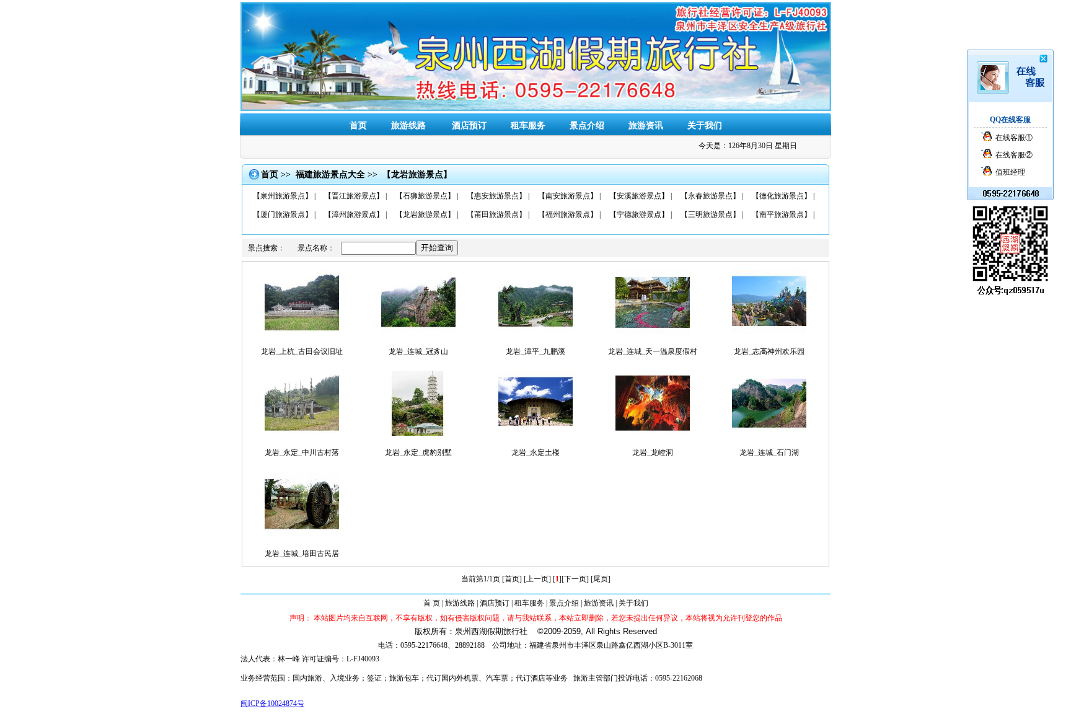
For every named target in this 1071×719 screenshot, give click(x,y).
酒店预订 (494, 603)
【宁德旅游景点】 (639, 214)
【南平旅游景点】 (781, 214)
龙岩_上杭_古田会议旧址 (302, 351)
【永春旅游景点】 (710, 196)
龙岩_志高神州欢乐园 (769, 351)
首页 (358, 125)
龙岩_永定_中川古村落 (302, 452)
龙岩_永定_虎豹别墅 (418, 452)
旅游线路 (460, 603)
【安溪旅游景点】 (639, 196)
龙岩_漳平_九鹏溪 (535, 351)
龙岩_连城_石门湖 (769, 452)
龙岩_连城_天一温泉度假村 (652, 351)
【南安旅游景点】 (567, 196)
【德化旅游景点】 (781, 196)
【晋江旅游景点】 (354, 196)
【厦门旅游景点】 (282, 214)
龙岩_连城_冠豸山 (418, 351)
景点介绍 (587, 125)
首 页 (431, 603)
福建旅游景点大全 (330, 174)
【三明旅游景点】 (710, 214)
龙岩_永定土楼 (535, 452)
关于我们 (704, 125)
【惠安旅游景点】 (496, 196)
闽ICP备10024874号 (272, 703)
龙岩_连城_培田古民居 (302, 553)
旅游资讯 (645, 125)
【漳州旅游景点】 (354, 214)
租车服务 (528, 125)
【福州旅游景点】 (567, 214)
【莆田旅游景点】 (496, 214)
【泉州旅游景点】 (282, 196)
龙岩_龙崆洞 (652, 452)
